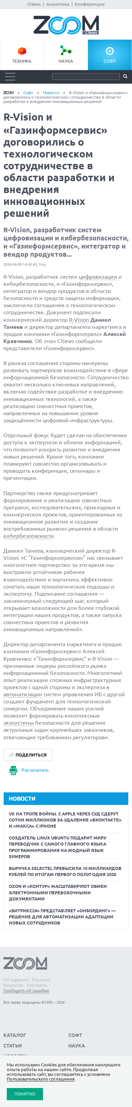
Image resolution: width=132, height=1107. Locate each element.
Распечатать (35, 770)
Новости (51, 92)
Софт (110, 61)
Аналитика (57, 4)
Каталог (14, 1035)
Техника (21, 61)
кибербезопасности (28, 536)
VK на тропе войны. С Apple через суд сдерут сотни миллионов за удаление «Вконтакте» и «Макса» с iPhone (65, 819)
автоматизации (22, 694)
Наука (66, 61)
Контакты (37, 985)
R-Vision (79, 320)
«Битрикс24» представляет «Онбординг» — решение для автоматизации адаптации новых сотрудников (62, 916)
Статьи (12, 1045)
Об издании (15, 979)
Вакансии (13, 985)
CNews (34, 4)
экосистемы (18, 723)
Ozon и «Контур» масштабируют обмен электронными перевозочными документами (58, 892)
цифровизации (98, 277)
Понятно (25, 1094)
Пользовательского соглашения (40, 1079)
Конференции (90, 4)
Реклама (41, 979)
